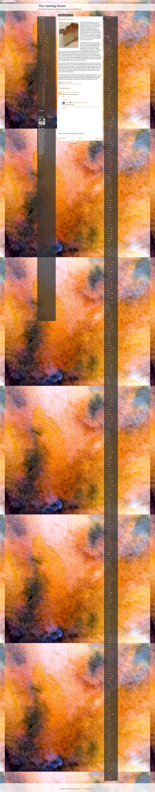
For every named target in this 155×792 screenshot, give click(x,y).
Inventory (108, 369)
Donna (67, 102)
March (43, 78)
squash (107, 673)
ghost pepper (109, 331)
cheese (67, 84)
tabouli (107, 695)
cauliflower (108, 171)
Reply (63, 96)
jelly (106, 378)
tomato (80, 84)
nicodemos (82, 788)
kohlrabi (107, 402)
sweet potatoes (109, 688)
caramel (107, 160)
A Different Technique (44, 44)
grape (107, 343)
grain (107, 338)
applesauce (108, 50)
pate (107, 523)
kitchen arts (108, 393)
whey (107, 761)
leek (106, 412)
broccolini (108, 143)
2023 (41, 26)
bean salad (108, 93)
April (42, 76)
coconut (107, 217)
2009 (41, 103)
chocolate (108, 200)
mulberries (108, 476)
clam (107, 212)
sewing (107, 647)
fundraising (108, 317)
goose (107, 336)
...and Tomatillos (45, 62)
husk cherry (108, 364)
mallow (107, 440)
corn (107, 226)
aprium (107, 57)
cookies (107, 224)
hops (107, 362)
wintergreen (108, 773)
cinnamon (108, 209)
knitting (107, 397)
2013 (41, 94)
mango (107, 443)
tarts (107, 702)
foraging (107, 314)
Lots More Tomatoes (44, 65)
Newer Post (61, 138)
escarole (107, 288)
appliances (108, 52)
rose (107, 609)
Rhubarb (107, 602)
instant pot (108, 366)
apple (107, 48)
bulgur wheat (108, 145)
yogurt (107, 776)
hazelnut (107, 355)
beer (107, 100)
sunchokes (108, 685)
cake (107, 152)
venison (107, 747)
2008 (41, 105)
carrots (107, 167)
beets (107, 107)
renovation (108, 600)
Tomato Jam (44, 60)
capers (107, 157)
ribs (106, 604)
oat (106, 497)
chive (107, 198)
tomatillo (107, 723)
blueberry (108, 126)
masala (107, 454)
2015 (41, 90)
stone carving (109, 676)
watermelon (108, 757)
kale (106, 383)
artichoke (108, 60)
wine (107, 771)
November (44, 38)
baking (107, 72)
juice (107, 381)
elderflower (108, 283)
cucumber (108, 248)
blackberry (108, 121)
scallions (108, 640)
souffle (107, 659)
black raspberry (109, 117)
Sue (63, 92)
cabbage (107, 150)
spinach (107, 666)
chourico (107, 202)
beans (107, 95)
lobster (107, 435)
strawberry (108, 678)
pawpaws (108, 526)
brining (107, 138)
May (42, 74)
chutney (107, 205)
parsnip (107, 516)
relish (107, 597)
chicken (107, 190)
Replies (65, 99)
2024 (41, 24)
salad (107, 623)
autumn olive (108, 64)
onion (107, 504)
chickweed (108, 193)
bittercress (108, 112)
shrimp (107, 654)
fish (106, 307)
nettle (107, 490)
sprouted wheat (109, 669)
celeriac (107, 174)
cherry (107, 183)
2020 (41, 32)
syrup (107, 692)
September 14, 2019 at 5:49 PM (79, 102)
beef (107, 98)
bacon (107, 69)
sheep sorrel (108, 652)
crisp (107, 245)
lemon (107, 414)
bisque (107, 110)
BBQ (107, 88)
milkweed (108, 462)
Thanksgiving (109, 714)
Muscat (107, 478)
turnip (107, 738)
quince (107, 585)
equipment (108, 286)
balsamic (108, 74)
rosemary (108, 611)
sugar (107, 680)
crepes (107, 243)
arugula (107, 62)
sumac (107, 683)
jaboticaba (108, 371)
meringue (108, 457)
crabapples (108, 233)
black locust (108, 114)
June (42, 72)
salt (106, 630)
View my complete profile (41, 158)
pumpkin (107, 581)
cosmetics (108, 231)
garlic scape (108, 326)
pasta (107, 519)
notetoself (108, 495)
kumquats (108, 405)
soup (107, 661)
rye (106, 616)
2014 (41, 92)
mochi (107, 466)
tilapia (107, 718)
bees (107, 102)
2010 (41, 101)
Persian (107, 545)
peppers (107, 542)
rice (106, 607)
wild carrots (108, 766)
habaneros (108, 350)
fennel (107, 295)
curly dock (108, 252)
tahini (107, 697)
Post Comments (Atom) (83, 143)
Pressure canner (109, 578)
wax (106, 759)
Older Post (99, 138)
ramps (107, 590)
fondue (107, 309)
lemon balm (108, 416)
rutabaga (108, 614)
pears (107, 533)
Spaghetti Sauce (45, 47)
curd (107, 250)
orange (107, 507)
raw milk (107, 595)
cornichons (108, 228)
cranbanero (108, 236)
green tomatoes (109, 347)
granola (107, 340)
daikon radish (109, 262)
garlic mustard (109, 324)
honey (76, 84)
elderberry (108, 281)
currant (107, 255)
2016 (41, 88)
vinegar (107, 749)
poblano (107, 566)
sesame (107, 645)
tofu (106, 721)
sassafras (108, 635)
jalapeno (107, 374)
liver (106, 433)
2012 (41, 97)
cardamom (108, 162)
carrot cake (108, 164)
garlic (107, 321)
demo (107, 267)
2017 (41, 86)
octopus (107, 500)
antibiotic (108, 45)
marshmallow (109, 452)
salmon (107, 626)
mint (107, 464)
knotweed (108, 400)
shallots (107, 650)
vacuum (107, 740)
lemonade (108, 421)
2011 (41, 99)
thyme (107, 716)
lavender (107, 409)
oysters (107, 509)
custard (107, 259)
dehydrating (108, 264)
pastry (107, 521)
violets (107, 752)
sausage (107, 638)
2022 (41, 28)
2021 (41, 30)
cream (107, 240)
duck (107, 274)
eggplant (107, 276)
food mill (107, 312)
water (107, 754)
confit (107, 221)
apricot (107, 55)
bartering (108, 83)
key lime (107, 390)
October (43, 40)
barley (107, 81)
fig (106, 305)
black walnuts (109, 119)
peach (107, 528)
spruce (107, 671)
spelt (107, 664)
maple (107, 445)
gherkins (107, 328)
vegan (107, 745)
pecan (107, 538)
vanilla (107, 742)
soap (107, 657)
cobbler (107, 214)
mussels (107, 483)
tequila (107, 711)
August (43, 67)
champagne (108, 178)
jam (106, 376)
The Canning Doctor (52, 6)
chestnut (108, 186)
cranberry (108, 238)
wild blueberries (109, 764)
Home (80, 138)
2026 (41, 20)
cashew (107, 169)
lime (106, 431)
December (44, 36)
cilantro (107, 207)
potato (107, 576)
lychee (107, 438)
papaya (107, 512)
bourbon (107, 131)
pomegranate (109, 569)
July (42, 70)
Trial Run (43, 52)
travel (107, 730)
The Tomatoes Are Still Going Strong (46, 55)
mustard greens (109, 485)
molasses (108, 469)
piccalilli (107, 550)
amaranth (108, 43)
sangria (107, 633)
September (44, 42)
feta (106, 300)
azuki (107, 67)
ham (107, 352)
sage (107, 621)
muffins (107, 473)
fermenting (108, 297)
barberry (107, 79)
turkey (107, 735)
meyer (107, 459)
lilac (106, 428)
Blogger (93, 788)
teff (106, 709)
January (43, 82)
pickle (107, 552)
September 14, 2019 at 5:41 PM (72, 92)
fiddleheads (108, 302)
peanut (107, 531)
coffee (107, 219)
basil (107, 86)
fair (106, 290)
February (43, 80)
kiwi (106, 395)
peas (107, 535)
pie (106, 554)
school (107, 642)
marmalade (108, 447)
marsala (107, 450)
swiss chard (108, 690)
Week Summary (45, 58)
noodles (107, 493)
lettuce (107, 426)
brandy (107, 133)
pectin (107, 540)
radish (107, 588)
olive (107, 502)
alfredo (107, 38)
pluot (107, 564)
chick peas (108, 188)
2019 (41, 34)
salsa (107, 628)
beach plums (108, 90)
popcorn (107, 571)
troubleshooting (109, 733)
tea (106, 707)
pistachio (108, 559)
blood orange (108, 124)
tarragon (107, 699)
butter (107, 148)
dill (106, 269)
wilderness (108, 768)
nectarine (108, 488)
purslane (107, 583)
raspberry (108, 592)
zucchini (107, 778)
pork (107, 573)
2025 (41, 22)
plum (107, 562)
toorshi (107, 728)
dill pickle (108, 271)
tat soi (107, 704)
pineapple (108, 557)
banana (107, 76)
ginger (107, 333)
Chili (107, 195)
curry (107, 257)
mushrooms (108, 481)
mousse (107, 471)
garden (107, 319)
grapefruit (108, 345)
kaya (107, 385)
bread (63, 84)
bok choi (107, 129)
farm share (71, 84)
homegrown (108, 357)
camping (107, 155)
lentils (107, 423)
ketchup (107, 388)
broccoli (107, 140)
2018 (41, 84)
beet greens (108, 105)
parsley (107, 514)
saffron (107, 619)
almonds (107, 41)
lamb (107, 407)
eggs (107, 278)
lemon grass (108, 419)
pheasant (108, 547)
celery (107, 176)
